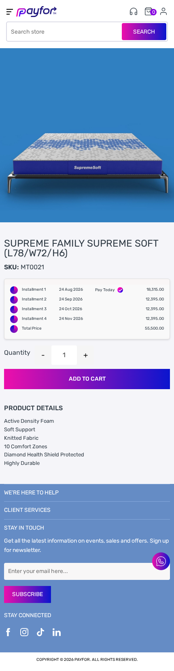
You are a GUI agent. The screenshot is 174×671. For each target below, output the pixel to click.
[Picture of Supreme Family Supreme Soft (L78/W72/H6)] (87, 135)
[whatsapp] (161, 561)
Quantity (17, 352)
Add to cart (87, 378)
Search (144, 31)
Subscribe (27, 594)
